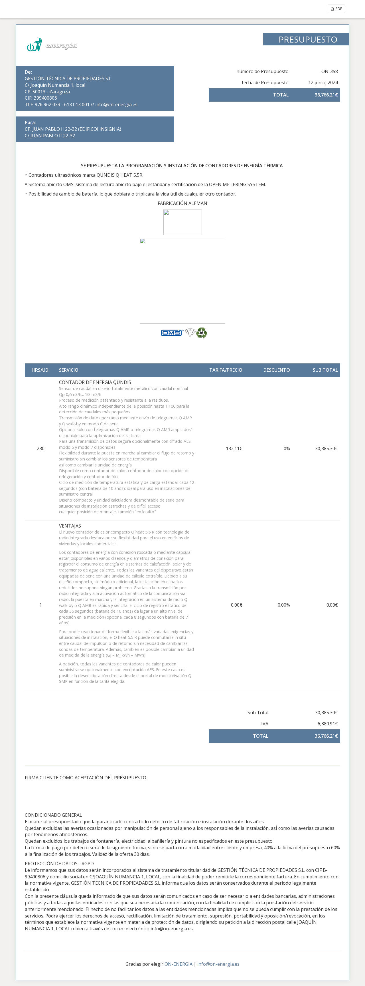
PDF (338, 8)
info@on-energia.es (218, 964)
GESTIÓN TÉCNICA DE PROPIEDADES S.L (68, 78)
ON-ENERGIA (178, 964)
